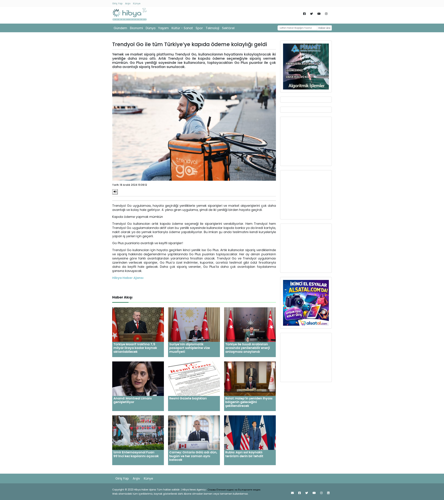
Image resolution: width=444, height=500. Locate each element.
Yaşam (163, 28)
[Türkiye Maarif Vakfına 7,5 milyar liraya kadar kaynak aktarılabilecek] (138, 324)
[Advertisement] (306, 141)
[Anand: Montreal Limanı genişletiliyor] (138, 378)
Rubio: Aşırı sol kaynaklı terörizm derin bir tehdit (244, 454)
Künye (136, 3)
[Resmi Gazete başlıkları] (194, 378)
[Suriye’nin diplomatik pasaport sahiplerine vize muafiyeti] (194, 324)
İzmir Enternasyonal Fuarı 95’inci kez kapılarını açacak (136, 454)
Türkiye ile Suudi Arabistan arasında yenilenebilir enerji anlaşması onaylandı (247, 348)
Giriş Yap (117, 3)
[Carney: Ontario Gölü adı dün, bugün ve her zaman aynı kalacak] (194, 432)
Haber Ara (324, 28)
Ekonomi (136, 28)
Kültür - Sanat (182, 28)
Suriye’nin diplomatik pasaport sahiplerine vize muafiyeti (189, 348)
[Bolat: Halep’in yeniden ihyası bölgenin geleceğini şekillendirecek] (250, 378)
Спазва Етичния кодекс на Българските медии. (234, 489)
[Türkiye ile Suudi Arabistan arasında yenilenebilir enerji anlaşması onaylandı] (250, 324)
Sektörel (228, 28)
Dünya (150, 28)
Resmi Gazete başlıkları (188, 398)
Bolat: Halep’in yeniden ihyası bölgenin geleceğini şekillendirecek (248, 402)
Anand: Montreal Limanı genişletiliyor (132, 400)
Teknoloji (212, 28)
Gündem (120, 28)
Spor (199, 28)
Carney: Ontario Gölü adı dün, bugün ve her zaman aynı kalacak (193, 456)
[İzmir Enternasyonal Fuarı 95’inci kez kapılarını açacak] (138, 432)
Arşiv (128, 3)
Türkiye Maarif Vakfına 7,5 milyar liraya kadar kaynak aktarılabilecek (135, 348)
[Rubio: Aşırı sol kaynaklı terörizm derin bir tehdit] (250, 432)
